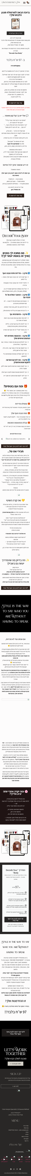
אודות (27, 1132)
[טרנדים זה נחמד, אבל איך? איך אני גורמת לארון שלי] (27, 1159)
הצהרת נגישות (25, 1136)
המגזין (26, 1134)
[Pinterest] (10, 1169)
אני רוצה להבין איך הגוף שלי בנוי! (15, 920)
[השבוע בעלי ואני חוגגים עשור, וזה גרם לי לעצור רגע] (19, 1159)
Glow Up (26, 1128)
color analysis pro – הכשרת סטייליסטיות (18, 1130)
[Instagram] (17, 1169)
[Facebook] (20, 1169)
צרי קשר (26, 1141)
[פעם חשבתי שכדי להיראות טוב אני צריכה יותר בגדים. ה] (11, 1159)
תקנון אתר (26, 1138)
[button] (24, 3)
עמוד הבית (25, 1125)
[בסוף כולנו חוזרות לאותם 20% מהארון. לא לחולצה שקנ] (4, 1159)
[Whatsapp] (13, 1169)
